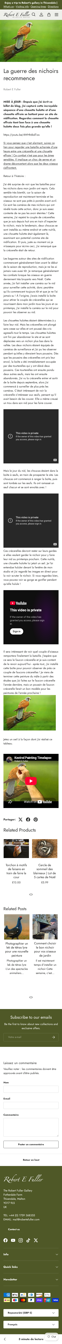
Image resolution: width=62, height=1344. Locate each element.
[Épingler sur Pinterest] (35, 819)
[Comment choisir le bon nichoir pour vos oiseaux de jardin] (45, 927)
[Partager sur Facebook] (28, 819)
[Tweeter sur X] (20, 819)
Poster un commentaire (31, 1144)
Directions (53, 6)
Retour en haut (31, 1160)
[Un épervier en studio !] (5, 1339)
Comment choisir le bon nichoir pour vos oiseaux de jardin (45, 949)
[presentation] (30, 894)
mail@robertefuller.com (26, 1219)
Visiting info (22, 6)
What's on (8, 6)
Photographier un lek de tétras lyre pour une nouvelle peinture (16, 949)
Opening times (38, 6)
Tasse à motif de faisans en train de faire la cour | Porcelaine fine (44, 871)
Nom (6, 1082)
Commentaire (11, 1115)
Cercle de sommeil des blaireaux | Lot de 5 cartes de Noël (16, 871)
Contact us (14, 1229)
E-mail (6, 1098)
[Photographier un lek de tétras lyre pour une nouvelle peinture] (16, 927)
